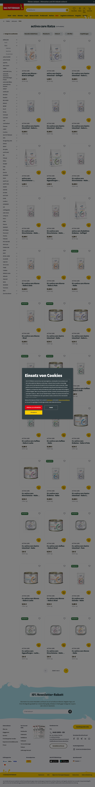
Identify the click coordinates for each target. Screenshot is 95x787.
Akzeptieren (34, 412)
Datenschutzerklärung (64, 400)
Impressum (49, 400)
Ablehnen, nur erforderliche (34, 407)
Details (51, 407)
